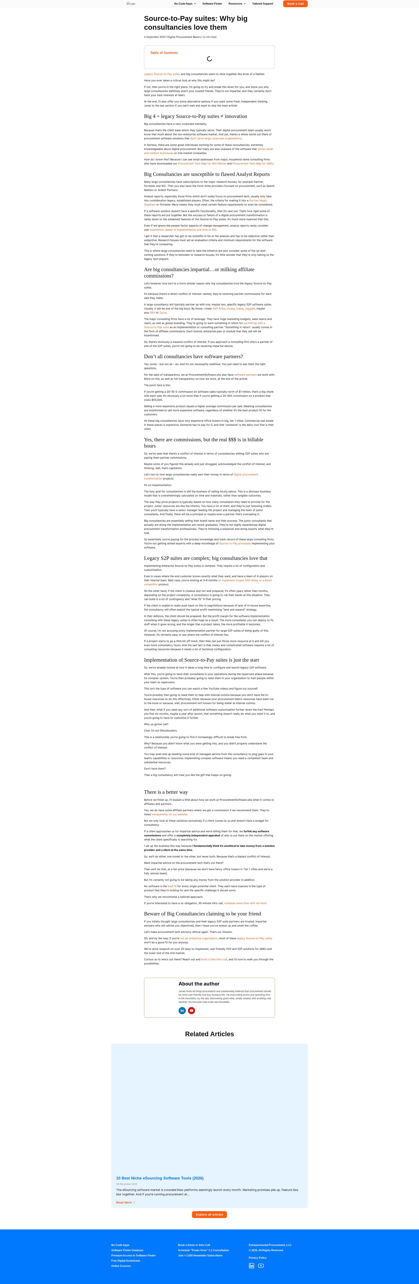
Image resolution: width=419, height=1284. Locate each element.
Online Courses (121, 1266)
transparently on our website (169, 814)
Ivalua (240, 308)
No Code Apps (183, 3)
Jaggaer (250, 308)
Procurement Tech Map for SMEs (253, 163)
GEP (152, 312)
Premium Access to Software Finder (133, 1255)
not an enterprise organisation (199, 938)
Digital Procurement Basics (184, 37)
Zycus (163, 312)
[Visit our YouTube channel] (261, 1265)
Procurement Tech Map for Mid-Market (202, 163)
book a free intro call (214, 959)
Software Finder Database (127, 1250)
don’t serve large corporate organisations (216, 138)
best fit (172, 886)
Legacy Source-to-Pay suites (162, 74)
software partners (245, 374)
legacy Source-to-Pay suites (254, 938)
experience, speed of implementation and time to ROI (183, 229)
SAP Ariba (219, 308)
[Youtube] (191, 1010)
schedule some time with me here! (245, 903)
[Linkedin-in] (182, 1010)
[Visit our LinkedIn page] (251, 1265)
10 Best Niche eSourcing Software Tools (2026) (160, 1178)
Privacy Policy (257, 1257)
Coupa (231, 308)
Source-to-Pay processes (235, 543)
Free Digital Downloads (125, 1260)
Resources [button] (235, 3)
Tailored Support (262, 3)
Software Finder (212, 3)
